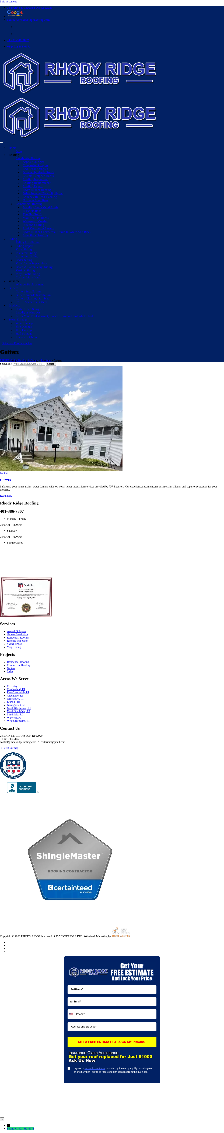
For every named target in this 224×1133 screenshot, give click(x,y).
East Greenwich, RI (18, 692)
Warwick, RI (14, 717)
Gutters (13, 288)
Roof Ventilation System (38, 228)
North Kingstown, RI (19, 708)
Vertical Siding (25, 270)
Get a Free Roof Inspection (17, 343)
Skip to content (8, 1)
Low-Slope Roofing (35, 235)
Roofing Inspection (35, 179)
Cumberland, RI (16, 689)
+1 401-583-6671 (24, 1128)
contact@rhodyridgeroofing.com (28, 20)
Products (14, 305)
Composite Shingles (35, 165)
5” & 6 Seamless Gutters (31, 302)
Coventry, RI (14, 686)
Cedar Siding (24, 260)
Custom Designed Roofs (38, 176)
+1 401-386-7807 (18, 40)
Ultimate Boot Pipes (35, 200)
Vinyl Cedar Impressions (32, 263)
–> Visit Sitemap (9, 747)
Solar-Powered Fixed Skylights (43, 193)
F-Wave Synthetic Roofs (38, 172)
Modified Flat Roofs (36, 218)
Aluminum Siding (27, 256)
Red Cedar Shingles (35, 168)
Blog (19, 151)
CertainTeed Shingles (29, 309)
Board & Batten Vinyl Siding (34, 267)
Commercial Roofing (29, 204)
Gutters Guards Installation (33, 295)
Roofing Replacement (37, 183)
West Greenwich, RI (18, 720)
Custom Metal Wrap (28, 277)
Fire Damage (24, 326)
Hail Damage (24, 333)
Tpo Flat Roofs (32, 214)
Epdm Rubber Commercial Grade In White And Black (57, 232)
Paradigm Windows (28, 312)
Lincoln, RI (13, 701)
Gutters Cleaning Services (32, 298)
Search (50, 364)
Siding (13, 239)
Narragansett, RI (16, 705)
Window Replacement (30, 284)
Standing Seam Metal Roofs (40, 207)
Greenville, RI (15, 695)
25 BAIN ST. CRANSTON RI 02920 (29, 7)
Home (12, 147)
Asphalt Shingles (34, 161)
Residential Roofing (29, 158)
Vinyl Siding (24, 249)
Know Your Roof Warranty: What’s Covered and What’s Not (54, 316)
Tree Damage (24, 330)
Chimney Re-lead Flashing (40, 197)
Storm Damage (18, 319)
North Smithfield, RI (18, 711)
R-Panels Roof (32, 211)
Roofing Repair (33, 186)
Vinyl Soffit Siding (28, 274)
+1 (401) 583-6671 (19, 46)
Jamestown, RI (15, 698)
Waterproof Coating (35, 221)
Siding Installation (28, 242)
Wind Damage (25, 323)
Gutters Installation (28, 291)
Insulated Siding (26, 253)
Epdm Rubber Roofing (37, 190)
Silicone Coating (33, 225)
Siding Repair (24, 246)
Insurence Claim (26, 337)
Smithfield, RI (15, 714)
